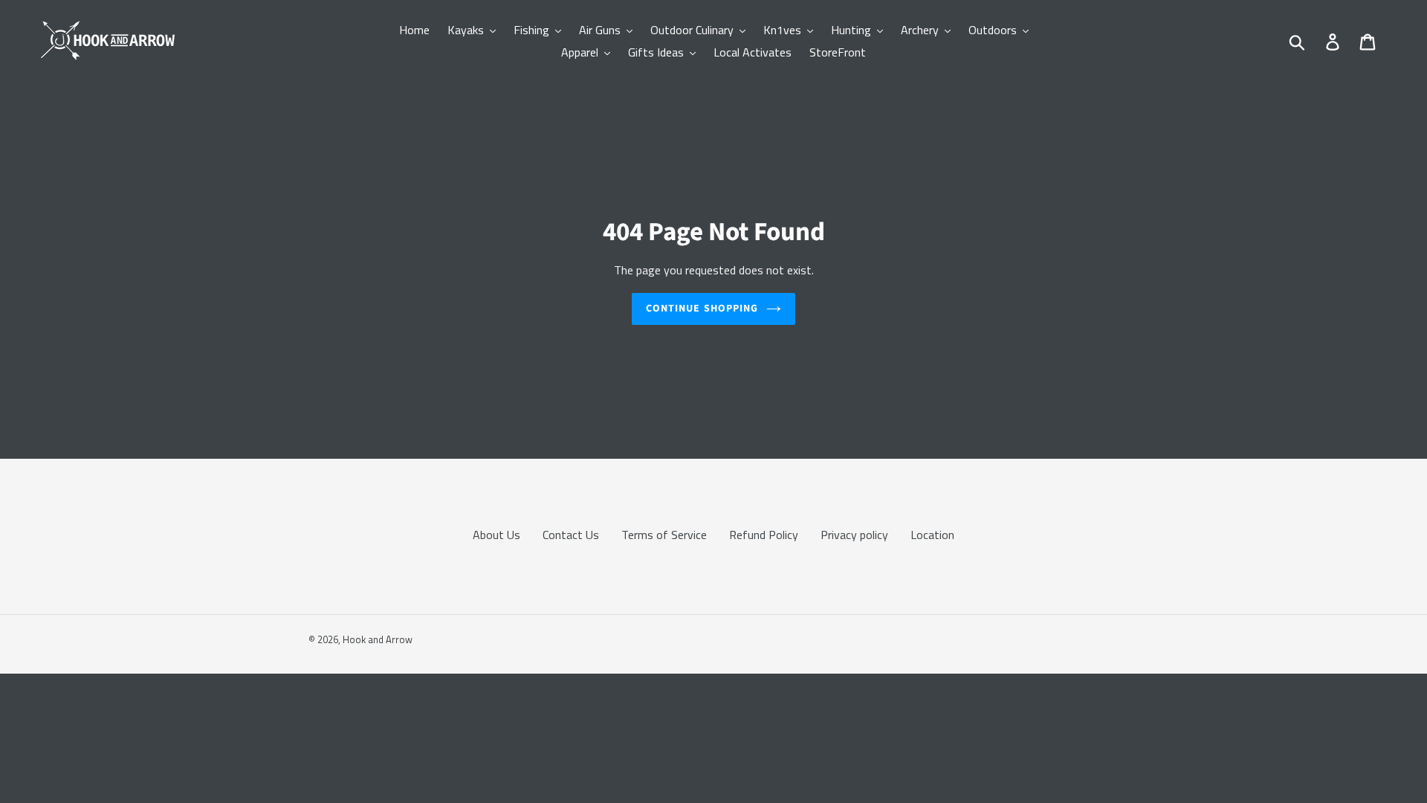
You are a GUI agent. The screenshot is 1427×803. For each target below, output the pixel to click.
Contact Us (571, 535)
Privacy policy (854, 535)
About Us (496, 535)
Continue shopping (702, 308)
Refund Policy (763, 535)
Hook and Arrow (377, 639)
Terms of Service (664, 535)
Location (932, 535)
